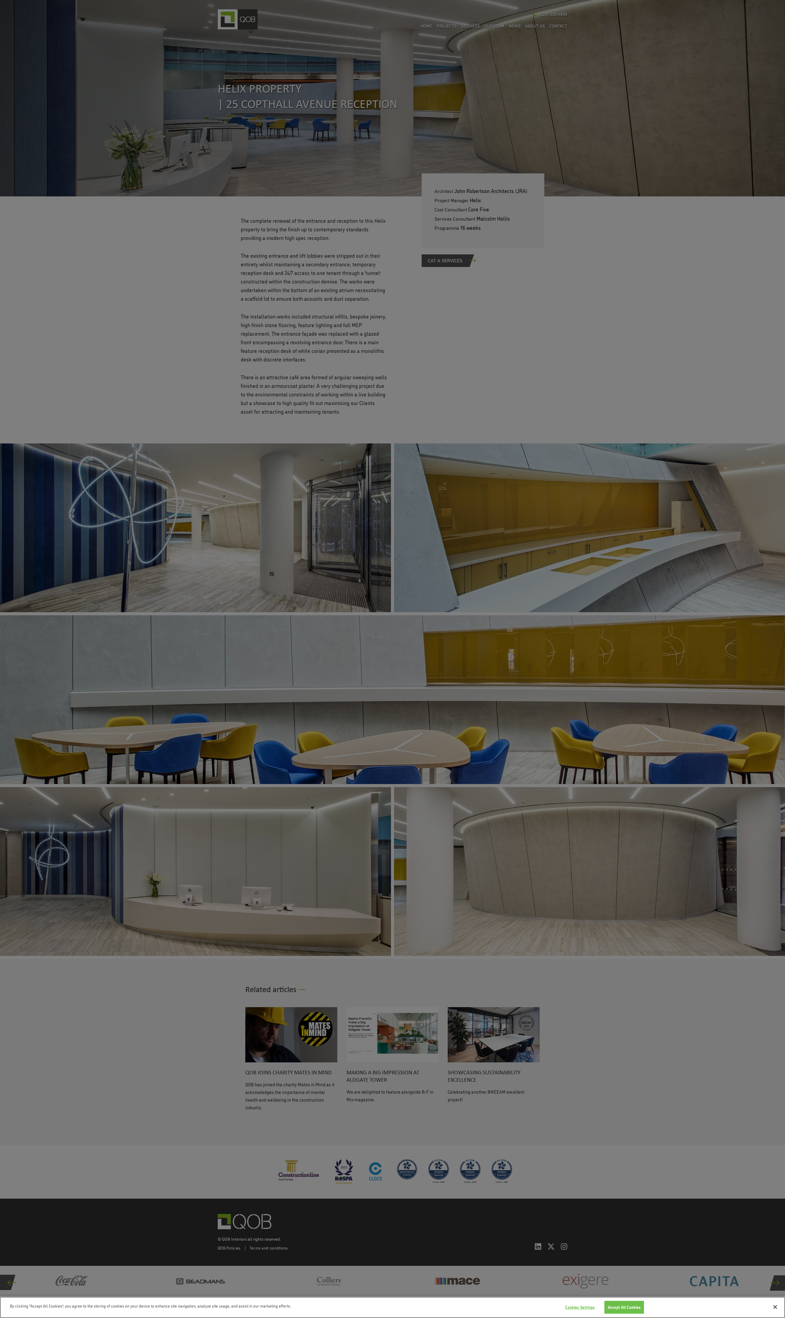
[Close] (775, 1307)
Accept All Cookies (624, 1307)
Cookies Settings (580, 1307)
